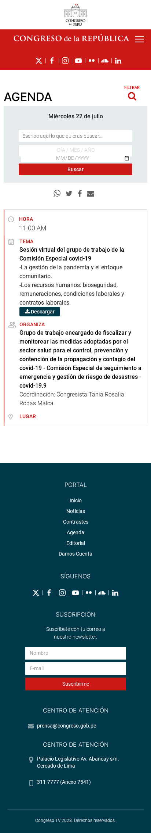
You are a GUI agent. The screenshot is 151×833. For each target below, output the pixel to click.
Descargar (42, 312)
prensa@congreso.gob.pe (66, 726)
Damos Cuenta (75, 554)
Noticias (75, 511)
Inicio (76, 500)
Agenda (75, 532)
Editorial (75, 543)
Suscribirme (75, 684)
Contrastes (75, 522)
